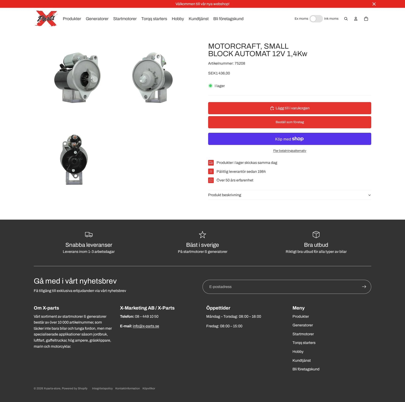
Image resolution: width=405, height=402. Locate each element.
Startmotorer (303, 334)
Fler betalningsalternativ (289, 150)
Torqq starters (303, 343)
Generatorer (302, 325)
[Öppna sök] (346, 19)
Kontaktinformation (127, 388)
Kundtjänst (301, 360)
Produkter (300, 316)
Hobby (298, 352)
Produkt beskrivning (224, 195)
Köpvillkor (148, 388)
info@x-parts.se (146, 326)
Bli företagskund (305, 369)
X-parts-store (52, 388)
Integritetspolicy (102, 388)
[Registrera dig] (364, 287)
